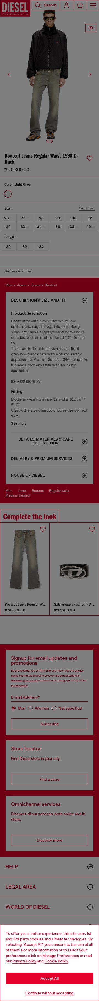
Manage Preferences (60, 955)
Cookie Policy (56, 961)
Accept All (49, 978)
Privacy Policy (24, 961)
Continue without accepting (49, 993)
